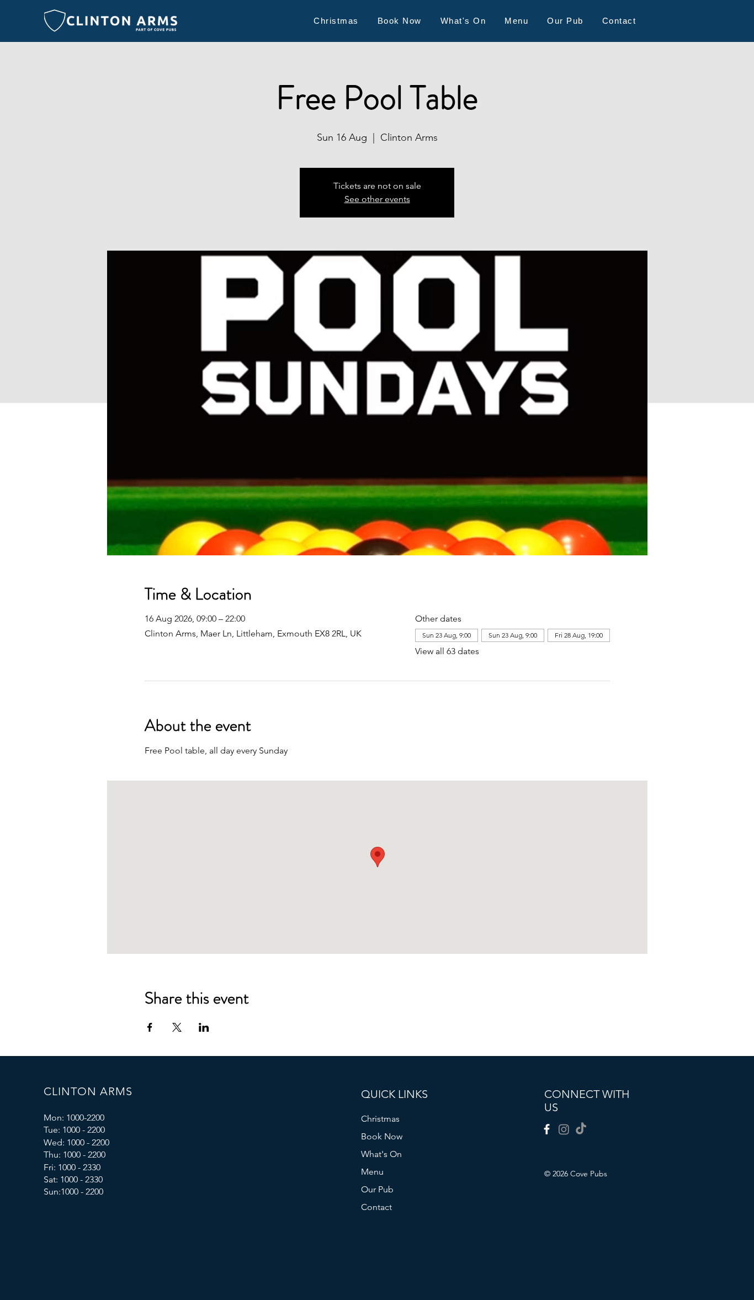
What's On (381, 1154)
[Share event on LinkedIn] (204, 1027)
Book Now (381, 1136)
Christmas (380, 1118)
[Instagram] (564, 1129)
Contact (376, 1207)
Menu (372, 1171)
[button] (516, 20)
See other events (377, 199)
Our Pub (377, 1189)
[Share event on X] (177, 1027)
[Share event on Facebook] (150, 1027)
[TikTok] (581, 1129)
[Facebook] (547, 1129)
